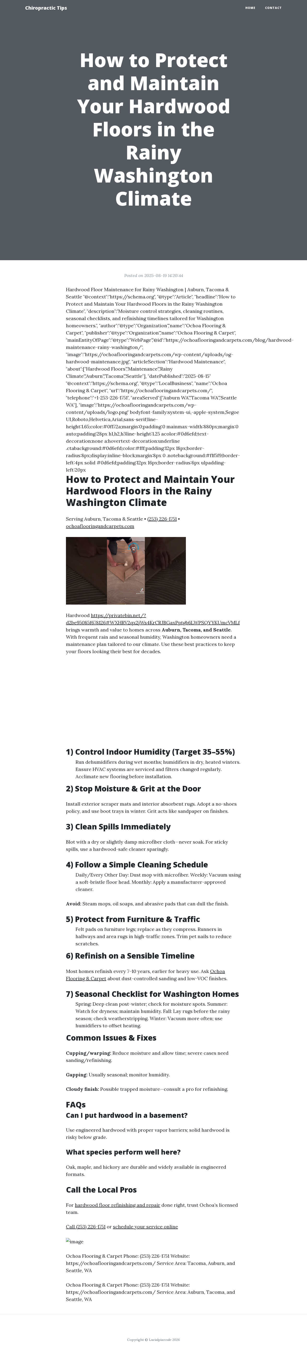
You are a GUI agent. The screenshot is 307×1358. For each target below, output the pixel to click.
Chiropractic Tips (46, 8)
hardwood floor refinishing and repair (117, 1205)
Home (250, 8)
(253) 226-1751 (162, 519)
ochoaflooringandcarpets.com (100, 526)
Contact (273, 8)
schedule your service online (145, 1227)
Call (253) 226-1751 (86, 1227)
